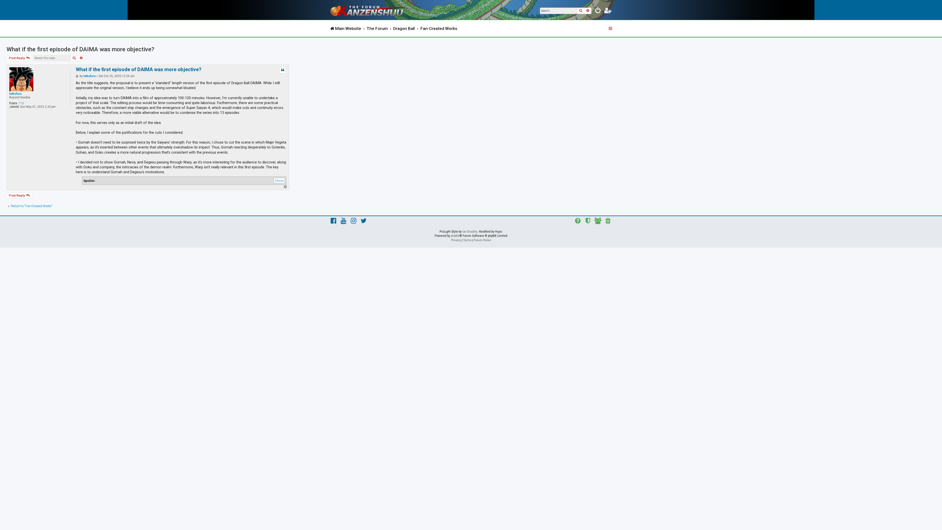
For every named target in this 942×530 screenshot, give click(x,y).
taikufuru (15, 93)
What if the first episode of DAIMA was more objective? (80, 49)
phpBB (455, 236)
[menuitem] (598, 11)
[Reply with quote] (282, 70)
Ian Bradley (470, 231)
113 (21, 103)
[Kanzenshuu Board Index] (370, 9)
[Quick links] (611, 28)
